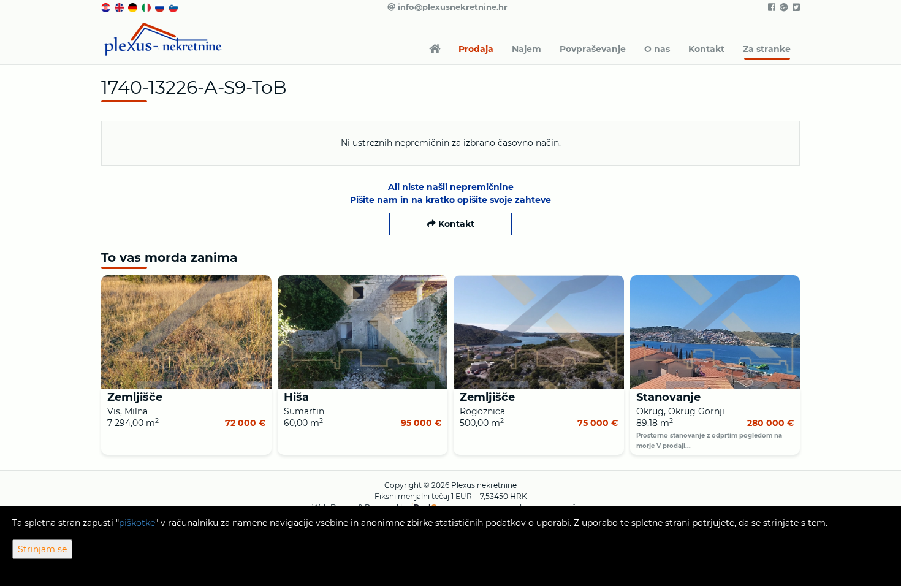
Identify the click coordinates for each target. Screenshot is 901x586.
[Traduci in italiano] (147, 6)
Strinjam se (42, 549)
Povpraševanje (593, 49)
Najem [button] (526, 49)
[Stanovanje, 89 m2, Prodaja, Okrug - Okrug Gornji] (715, 332)
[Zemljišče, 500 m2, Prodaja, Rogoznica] (539, 332)
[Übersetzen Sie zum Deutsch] (133, 6)
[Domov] (434, 49)
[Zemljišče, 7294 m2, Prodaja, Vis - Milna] (186, 332)
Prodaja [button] (475, 49)
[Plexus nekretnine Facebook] (770, 7)
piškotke (137, 522)
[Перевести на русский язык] (160, 6)
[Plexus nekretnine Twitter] (795, 7)
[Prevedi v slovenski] (174, 6)
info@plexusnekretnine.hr (451, 7)
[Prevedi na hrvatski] (106, 6)
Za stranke (767, 49)
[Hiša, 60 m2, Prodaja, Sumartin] (363, 332)
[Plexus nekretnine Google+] (783, 7)
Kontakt (706, 49)
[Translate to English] (120, 6)
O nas (657, 49)
